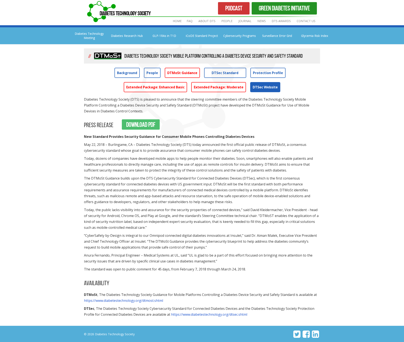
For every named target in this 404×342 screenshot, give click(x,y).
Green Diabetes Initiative (284, 8)
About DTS (206, 21)
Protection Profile (268, 73)
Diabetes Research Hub (127, 36)
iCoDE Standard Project (202, 36)
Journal (245, 21)
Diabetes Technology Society (125, 13)
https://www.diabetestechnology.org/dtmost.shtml (123, 300)
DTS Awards (281, 21)
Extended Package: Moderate (218, 87)
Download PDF (140, 124)
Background (127, 73)
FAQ (190, 21)
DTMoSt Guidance (182, 73)
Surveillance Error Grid (277, 36)
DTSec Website (265, 87)
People (227, 21)
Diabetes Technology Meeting (89, 36)
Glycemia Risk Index (314, 36)
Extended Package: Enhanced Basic (155, 87)
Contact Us (306, 21)
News (261, 21)
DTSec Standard (225, 73)
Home (177, 21)
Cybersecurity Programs (239, 36)
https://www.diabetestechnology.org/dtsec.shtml (209, 314)
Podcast (233, 8)
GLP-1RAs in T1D (164, 36)
